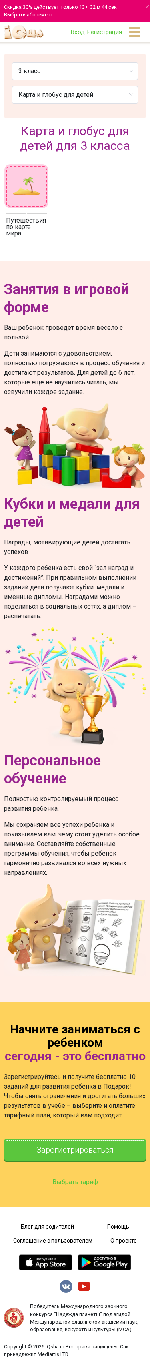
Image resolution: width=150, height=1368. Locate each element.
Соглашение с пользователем (52, 1240)
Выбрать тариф (75, 1182)
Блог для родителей (47, 1226)
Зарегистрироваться (75, 1150)
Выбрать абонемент (28, 15)
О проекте (123, 1240)
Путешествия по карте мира (26, 227)
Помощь (118, 1226)
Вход (77, 32)
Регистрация (104, 32)
